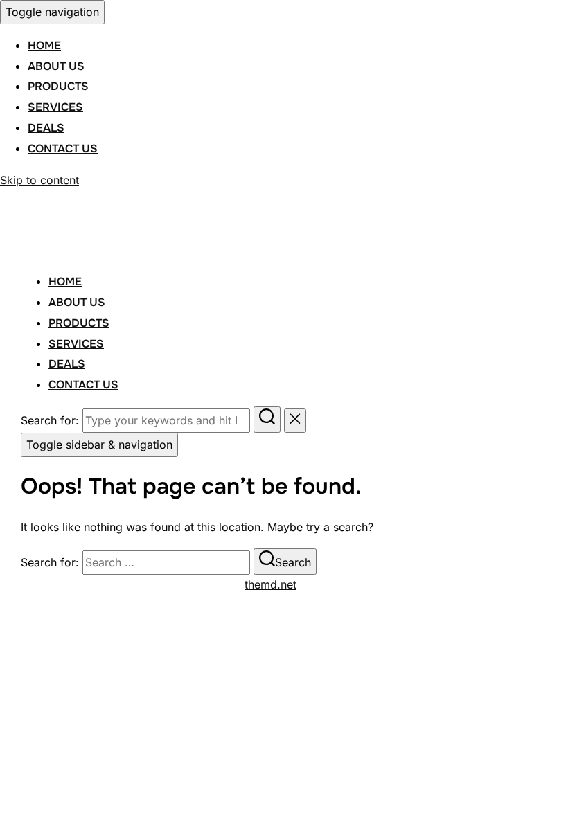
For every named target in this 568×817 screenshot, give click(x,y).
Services (55, 107)
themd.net (270, 584)
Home (44, 45)
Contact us (63, 148)
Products (58, 86)
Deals (46, 127)
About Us (56, 66)
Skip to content (39, 180)
